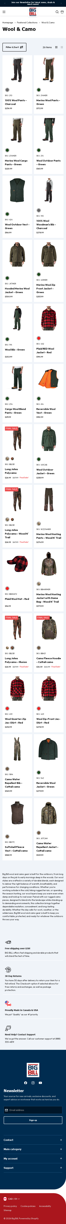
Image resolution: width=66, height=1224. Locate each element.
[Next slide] (61, 3)
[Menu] (4, 12)
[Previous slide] (4, 3)
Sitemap (8, 1210)
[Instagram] (33, 1083)
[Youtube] (40, 1083)
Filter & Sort (12, 47)
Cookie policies (28, 1206)
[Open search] (57, 12)
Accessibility (45, 1206)
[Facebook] (25, 1083)
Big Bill (15, 1218)
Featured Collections (27, 22)
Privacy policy (10, 1206)
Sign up (33, 1120)
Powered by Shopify (29, 1218)
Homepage (7, 22)
